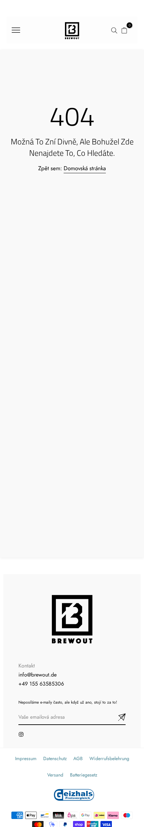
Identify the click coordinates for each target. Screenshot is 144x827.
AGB (78, 758)
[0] (124, 30)
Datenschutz (55, 758)
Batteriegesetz (83, 774)
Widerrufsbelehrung (109, 758)
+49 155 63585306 (41, 684)
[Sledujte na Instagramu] (21, 734)
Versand (55, 774)
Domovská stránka (85, 168)
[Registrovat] (114, 717)
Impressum (26, 758)
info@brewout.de (37, 675)
